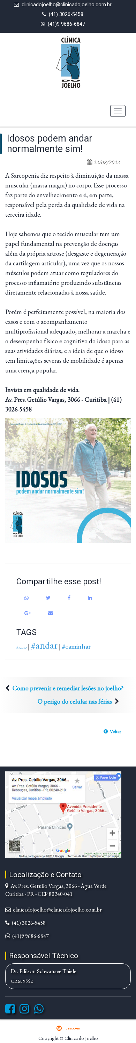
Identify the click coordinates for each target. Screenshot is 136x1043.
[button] (112, 731)
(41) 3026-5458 (66, 14)
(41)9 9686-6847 (66, 24)
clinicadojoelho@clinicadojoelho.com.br (67, 5)
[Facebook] (10, 1010)
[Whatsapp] (39, 1010)
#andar (44, 645)
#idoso (21, 647)
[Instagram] (24, 1010)
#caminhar (76, 646)
